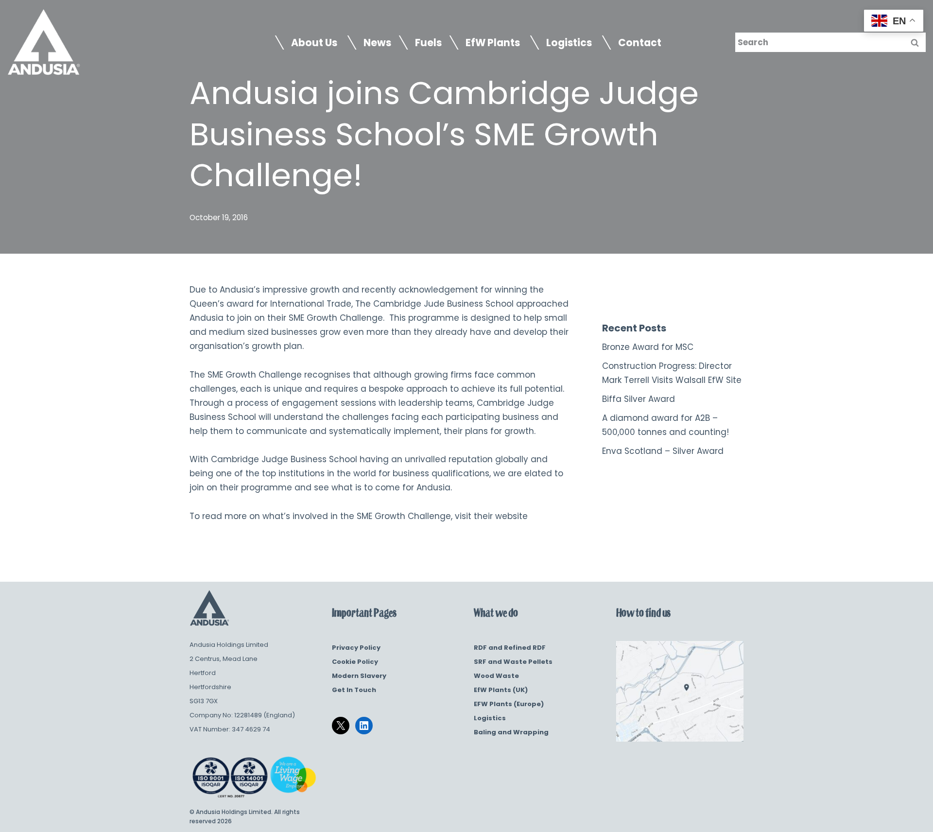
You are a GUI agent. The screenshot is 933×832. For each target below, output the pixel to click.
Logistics (490, 718)
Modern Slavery (359, 675)
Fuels (428, 43)
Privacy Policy (356, 647)
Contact (639, 43)
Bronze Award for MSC (647, 347)
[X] (340, 725)
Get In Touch (354, 689)
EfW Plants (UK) (501, 689)
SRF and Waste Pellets (513, 661)
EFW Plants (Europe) (509, 704)
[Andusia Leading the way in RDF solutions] (43, 42)
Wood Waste (496, 675)
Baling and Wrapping (511, 732)
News (377, 43)
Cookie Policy (355, 661)
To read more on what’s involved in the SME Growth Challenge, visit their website (359, 516)
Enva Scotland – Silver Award (663, 451)
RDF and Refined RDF (510, 647)
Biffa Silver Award (638, 399)
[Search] (915, 42)
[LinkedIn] (364, 725)
